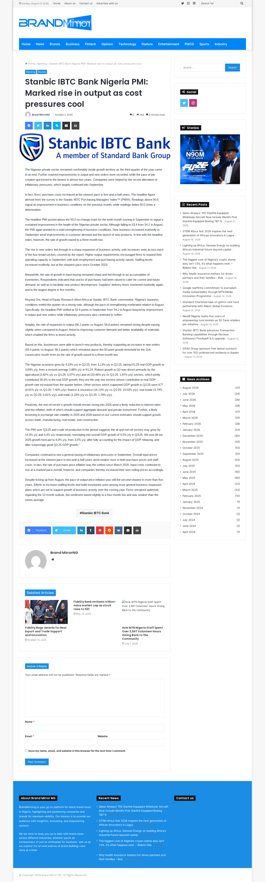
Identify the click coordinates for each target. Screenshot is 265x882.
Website (103, 736)
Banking (42, 63)
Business (73, 44)
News (40, 44)
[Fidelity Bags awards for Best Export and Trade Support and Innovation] (46, 612)
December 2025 (193, 435)
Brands (55, 44)
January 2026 (191, 429)
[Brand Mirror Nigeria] (55, 22)
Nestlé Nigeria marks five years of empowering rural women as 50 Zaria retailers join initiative (211, 320)
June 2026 (189, 399)
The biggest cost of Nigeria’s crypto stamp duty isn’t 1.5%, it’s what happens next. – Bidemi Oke (209, 263)
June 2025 (189, 471)
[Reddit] (109, 530)
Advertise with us (107, 3)
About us (69, 3)
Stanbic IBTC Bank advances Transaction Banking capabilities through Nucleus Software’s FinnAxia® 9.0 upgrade (209, 334)
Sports (204, 44)
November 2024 (193, 507)
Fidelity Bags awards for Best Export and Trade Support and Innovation (46, 631)
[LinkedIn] (47, 125)
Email (29, 736)
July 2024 (189, 519)
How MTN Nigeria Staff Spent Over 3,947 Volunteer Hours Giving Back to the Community (142, 633)
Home (57, 3)
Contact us (86, 3)
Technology (127, 44)
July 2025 (189, 465)
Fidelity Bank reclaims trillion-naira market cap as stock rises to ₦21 (95, 605)
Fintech (90, 44)
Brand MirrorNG (41, 114)
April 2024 (189, 531)
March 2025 (190, 489)
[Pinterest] (100, 530)
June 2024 (189, 525)
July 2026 (189, 393)
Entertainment (168, 44)
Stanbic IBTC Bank (95, 513)
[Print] (75, 125)
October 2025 (191, 447)
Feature (147, 44)
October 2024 (191, 513)
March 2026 (190, 417)
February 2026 (192, 423)
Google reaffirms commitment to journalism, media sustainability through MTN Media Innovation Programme (210, 292)
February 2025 (192, 495)
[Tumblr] (90, 530)
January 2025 (191, 501)
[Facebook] (29, 125)
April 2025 (189, 483)
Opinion (107, 44)
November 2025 (193, 441)
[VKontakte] (118, 530)
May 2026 (189, 405)
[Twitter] (38, 125)
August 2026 (191, 387)
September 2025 (193, 453)
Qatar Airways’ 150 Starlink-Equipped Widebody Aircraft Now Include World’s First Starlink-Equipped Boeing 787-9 (210, 217)
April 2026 (189, 411)
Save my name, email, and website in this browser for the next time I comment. (77, 750)
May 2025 (189, 477)
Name (29, 721)
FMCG (189, 44)
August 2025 (190, 459)
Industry (221, 44)
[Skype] (57, 125)
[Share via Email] (66, 125)
